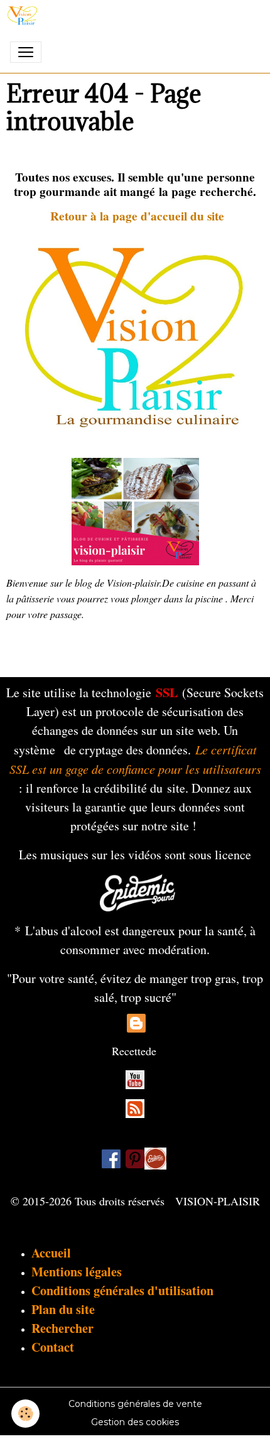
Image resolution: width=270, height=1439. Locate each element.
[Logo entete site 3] (135, 335)
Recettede (134, 1050)
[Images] (155, 1158)
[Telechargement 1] (137, 890)
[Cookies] (25, 1413)
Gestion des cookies (135, 1422)
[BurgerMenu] (25, 52)
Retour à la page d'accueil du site (137, 216)
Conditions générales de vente (135, 1403)
